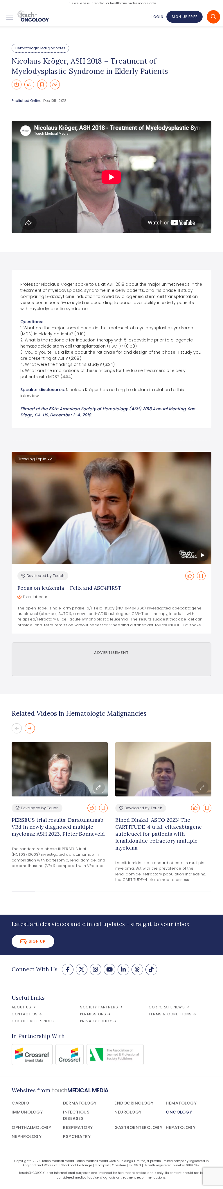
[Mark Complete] (29, 84)
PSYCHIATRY (77, 1136)
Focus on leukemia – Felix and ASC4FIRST (69, 587)
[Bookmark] (42, 84)
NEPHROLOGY (27, 1136)
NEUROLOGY (128, 1112)
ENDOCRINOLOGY (134, 1103)
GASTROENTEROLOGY (138, 1127)
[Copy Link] (55, 84)
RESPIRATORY (78, 1127)
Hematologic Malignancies (40, 48)
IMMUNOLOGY (27, 1112)
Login (157, 16)
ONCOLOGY (179, 1112)
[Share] (16, 84)
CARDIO (20, 1103)
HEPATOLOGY (180, 1127)
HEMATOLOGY (181, 1103)
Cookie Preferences (33, 1021)
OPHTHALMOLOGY (31, 1127)
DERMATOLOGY (80, 1103)
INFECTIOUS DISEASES (76, 1115)
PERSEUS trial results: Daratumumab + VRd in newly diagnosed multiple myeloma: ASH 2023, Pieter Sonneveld (59, 826)
